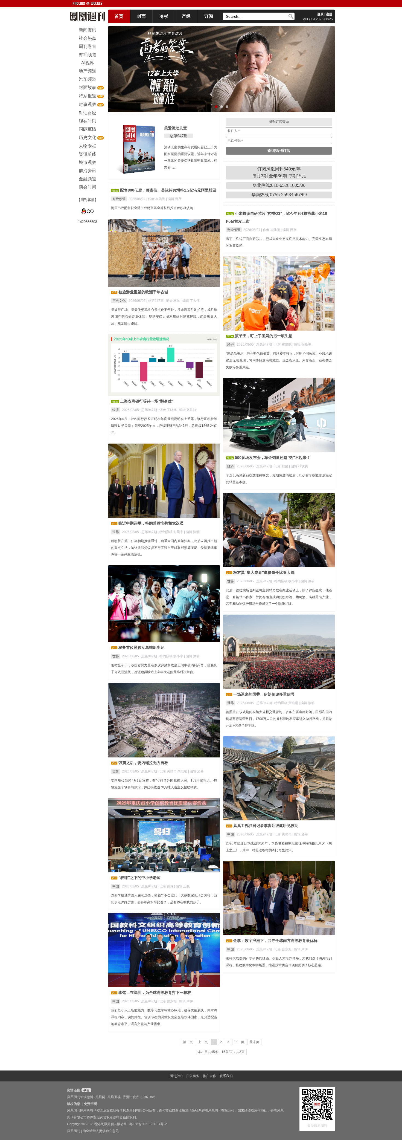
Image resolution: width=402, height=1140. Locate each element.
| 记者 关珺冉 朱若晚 (173, 771)
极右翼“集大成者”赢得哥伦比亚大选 (264, 572)
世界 (115, 532)
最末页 (254, 1042)
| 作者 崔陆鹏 (156, 199)
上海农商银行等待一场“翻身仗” (147, 401)
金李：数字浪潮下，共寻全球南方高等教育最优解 (275, 940)
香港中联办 (131, 1097)
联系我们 (226, 1076)
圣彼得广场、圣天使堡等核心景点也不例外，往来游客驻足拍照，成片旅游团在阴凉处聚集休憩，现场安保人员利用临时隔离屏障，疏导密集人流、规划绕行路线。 (164, 316)
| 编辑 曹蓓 (174, 199)
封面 (141, 16)
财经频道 (119, 199)
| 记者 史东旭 (282, 949)
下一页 (239, 1042)
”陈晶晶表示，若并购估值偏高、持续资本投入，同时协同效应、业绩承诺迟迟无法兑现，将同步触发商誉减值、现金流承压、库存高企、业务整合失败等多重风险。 (279, 360)
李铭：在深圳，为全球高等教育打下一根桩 (154, 992)
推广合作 (209, 1076)
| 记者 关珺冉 (282, 834)
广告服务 (192, 1076)
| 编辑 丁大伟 (190, 301)
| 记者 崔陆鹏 (282, 344)
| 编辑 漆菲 (192, 532)
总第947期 (179, 136)
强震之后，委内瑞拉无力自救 (143, 762)
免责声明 (90, 1104)
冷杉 (163, 16)
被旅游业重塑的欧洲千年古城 (143, 292)
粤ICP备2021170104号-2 (148, 1124)
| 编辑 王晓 (182, 886)
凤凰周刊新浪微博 (80, 1097)
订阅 (208, 16)
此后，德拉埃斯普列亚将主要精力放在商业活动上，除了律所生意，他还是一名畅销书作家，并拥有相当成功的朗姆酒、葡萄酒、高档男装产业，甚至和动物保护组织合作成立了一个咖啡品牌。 (279, 597)
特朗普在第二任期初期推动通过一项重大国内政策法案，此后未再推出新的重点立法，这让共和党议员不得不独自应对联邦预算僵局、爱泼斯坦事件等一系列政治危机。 (164, 548)
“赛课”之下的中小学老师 (139, 877)
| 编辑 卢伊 (300, 949)
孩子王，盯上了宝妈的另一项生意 (263, 336)
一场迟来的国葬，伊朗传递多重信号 (264, 694)
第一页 (188, 1042)
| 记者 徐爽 (166, 886)
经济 (230, 344)
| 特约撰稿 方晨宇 (171, 532)
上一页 (203, 1042)
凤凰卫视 (114, 1097)
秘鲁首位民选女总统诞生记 (141, 647)
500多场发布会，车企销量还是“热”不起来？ (272, 457)
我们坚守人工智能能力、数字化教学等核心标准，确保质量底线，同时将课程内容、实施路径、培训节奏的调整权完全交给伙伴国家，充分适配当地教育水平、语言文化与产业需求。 (164, 1017)
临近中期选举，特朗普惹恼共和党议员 (150, 523)
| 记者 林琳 (172, 301)
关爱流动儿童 (175, 128)
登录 (320, 14)
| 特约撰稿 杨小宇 (286, 581)
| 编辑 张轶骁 (301, 344)
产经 (186, 16)
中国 (230, 834)
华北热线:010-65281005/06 (278, 185)
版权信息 (73, 1104)
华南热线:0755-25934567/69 (279, 194)
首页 (119, 16)
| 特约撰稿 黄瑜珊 (286, 703)
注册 (329, 14)
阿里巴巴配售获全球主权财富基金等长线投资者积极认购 (152, 208)
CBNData (148, 1097)
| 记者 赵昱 (281, 466)
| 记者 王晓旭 (167, 410)
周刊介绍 (176, 1076)
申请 (85, 1090)
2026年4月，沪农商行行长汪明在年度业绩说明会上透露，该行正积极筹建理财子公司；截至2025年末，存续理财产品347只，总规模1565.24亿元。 (164, 426)
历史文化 (119, 301)
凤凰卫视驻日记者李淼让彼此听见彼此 (265, 825)
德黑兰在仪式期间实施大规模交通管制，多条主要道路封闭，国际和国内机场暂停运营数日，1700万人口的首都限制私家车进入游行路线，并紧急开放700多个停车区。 (279, 719)
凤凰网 (100, 1097)
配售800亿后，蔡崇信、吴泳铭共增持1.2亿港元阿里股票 (168, 190)
